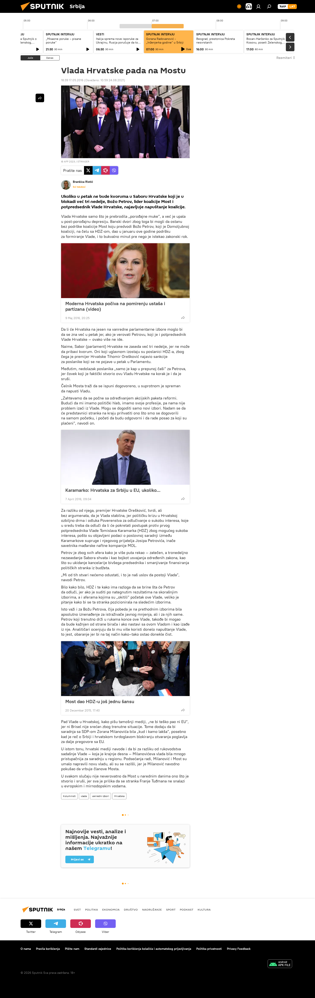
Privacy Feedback (238, 949)
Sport (171, 909)
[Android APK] (279, 964)
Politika (91, 909)
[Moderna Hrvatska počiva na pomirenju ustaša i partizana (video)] (125, 270)
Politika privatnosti (209, 949)
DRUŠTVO (131, 909)
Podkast (186, 909)
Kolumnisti (69, 796)
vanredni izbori (100, 796)
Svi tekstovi (79, 186)
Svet (77, 909)
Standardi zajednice (97, 949)
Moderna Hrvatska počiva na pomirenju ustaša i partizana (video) (115, 306)
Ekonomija (111, 909)
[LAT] (292, 6)
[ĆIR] (283, 6)
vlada (84, 796)
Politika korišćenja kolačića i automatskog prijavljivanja (153, 949)
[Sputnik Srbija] (44, 12)
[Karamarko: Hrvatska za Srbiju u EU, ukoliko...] (125, 457)
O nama (26, 949)
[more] (183, 317)
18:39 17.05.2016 (72, 80)
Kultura (204, 909)
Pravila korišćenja (48, 949)
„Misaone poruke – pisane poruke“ (63, 40)
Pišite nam (72, 949)
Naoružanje (152, 909)
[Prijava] (258, 6)
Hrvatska (119, 796)
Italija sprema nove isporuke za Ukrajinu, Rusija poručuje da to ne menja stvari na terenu (117, 42)
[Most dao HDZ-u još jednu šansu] (125, 668)
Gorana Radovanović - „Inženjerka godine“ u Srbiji (165, 40)
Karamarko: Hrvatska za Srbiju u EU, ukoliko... (112, 490)
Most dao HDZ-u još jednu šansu (99, 701)
